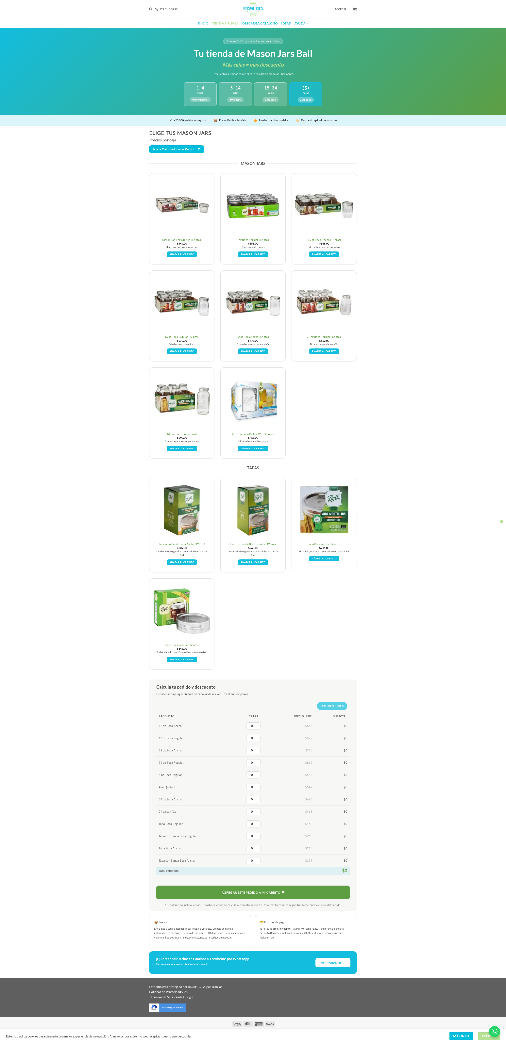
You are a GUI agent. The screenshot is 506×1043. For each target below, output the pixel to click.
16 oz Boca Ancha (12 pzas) (324, 239)
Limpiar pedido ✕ (332, 705)
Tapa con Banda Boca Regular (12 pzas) (253, 544)
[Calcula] (501, 521)
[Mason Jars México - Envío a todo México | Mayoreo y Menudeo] (253, 9)
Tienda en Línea (225, 23)
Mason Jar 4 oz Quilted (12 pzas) (182, 239)
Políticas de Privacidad (165, 992)
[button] (150, 9)
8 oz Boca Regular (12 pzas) (253, 239)
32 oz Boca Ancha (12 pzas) (253, 336)
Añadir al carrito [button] (181, 254)
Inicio (203, 23)
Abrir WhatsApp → (333, 962)
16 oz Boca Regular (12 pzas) (182, 336)
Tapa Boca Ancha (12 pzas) (324, 544)
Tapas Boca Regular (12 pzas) (181, 645)
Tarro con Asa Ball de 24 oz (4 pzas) (253, 434)
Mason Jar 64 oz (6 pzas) (182, 434)
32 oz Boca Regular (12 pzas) (324, 336)
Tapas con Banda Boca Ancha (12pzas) (182, 544)
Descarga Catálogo (260, 23)
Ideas (286, 23)
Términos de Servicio (164, 997)
